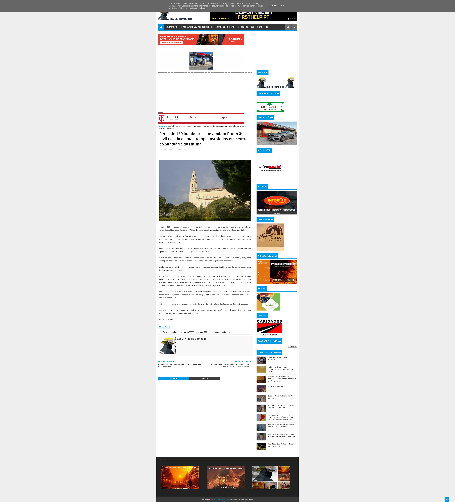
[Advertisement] (201, 82)
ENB (252, 27)
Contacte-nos (172, 27)
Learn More (274, 6)
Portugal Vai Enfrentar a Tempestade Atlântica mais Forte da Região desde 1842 (280, 417)
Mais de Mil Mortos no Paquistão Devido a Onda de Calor (280, 369)
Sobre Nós (243, 27)
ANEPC (259, 27)
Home (161, 126)
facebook (174, 378)
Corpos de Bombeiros (226, 27)
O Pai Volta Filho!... (276, 386)
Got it (284, 6)
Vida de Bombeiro (218, 499)
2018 (228, 499)
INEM (267, 27)
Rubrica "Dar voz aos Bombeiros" (197, 27)
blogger (204, 378)
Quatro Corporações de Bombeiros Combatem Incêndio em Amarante (282, 379)
